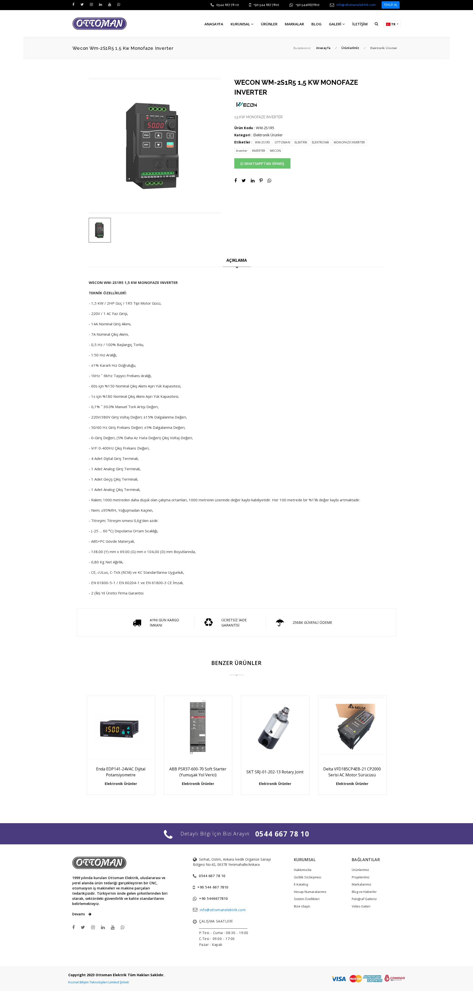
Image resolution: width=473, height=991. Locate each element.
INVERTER (258, 151)
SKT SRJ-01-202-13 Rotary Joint (275, 772)
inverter (241, 151)
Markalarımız (361, 884)
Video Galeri (361, 906)
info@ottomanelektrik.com (356, 5)
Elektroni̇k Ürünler (268, 135)
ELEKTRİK (301, 142)
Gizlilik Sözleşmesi (307, 877)
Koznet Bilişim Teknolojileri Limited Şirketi (98, 982)
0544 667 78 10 (227, 5)
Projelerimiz (361, 877)
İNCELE (123, 748)
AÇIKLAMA (236, 260)
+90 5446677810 (308, 5)
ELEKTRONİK (320, 142)
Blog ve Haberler (364, 891)
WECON (275, 151)
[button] (376, 23)
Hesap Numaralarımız (310, 891)
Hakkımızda (302, 870)
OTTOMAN (282, 142)
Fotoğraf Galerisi (364, 899)
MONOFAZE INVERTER (349, 142)
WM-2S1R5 (262, 142)
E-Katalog (301, 884)
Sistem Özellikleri (307, 899)
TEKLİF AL (390, 4)
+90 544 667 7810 (266, 5)
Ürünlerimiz (360, 870)
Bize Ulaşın (302, 906)
